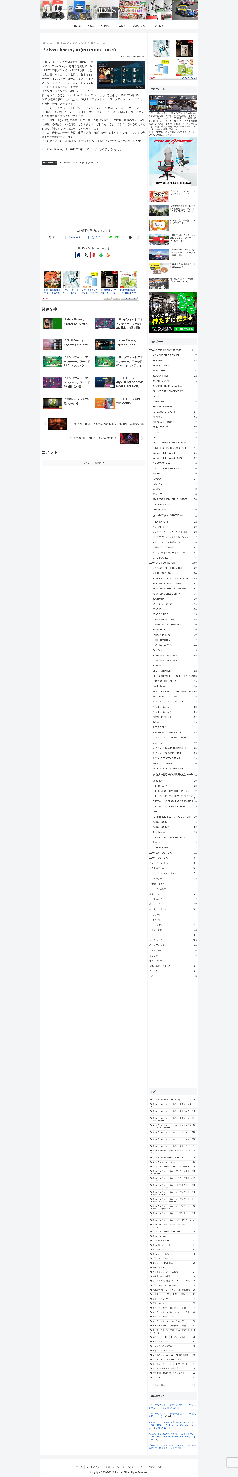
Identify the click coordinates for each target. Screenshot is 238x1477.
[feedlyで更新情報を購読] (101, 255)
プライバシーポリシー (133, 1467)
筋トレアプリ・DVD (91, 163)
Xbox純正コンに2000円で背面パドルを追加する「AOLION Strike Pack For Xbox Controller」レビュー (172, 1425)
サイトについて (94, 1467)
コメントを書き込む (93, 463)
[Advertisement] (93, 200)
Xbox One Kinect (69, 163)
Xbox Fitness (51, 163)
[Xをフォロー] (86, 255)
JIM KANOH (171, 1408)
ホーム (79, 1467)
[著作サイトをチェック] (78, 255)
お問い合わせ (155, 1467)
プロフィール (112, 1467)
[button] (135, 237)
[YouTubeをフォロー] (93, 255)
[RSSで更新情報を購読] (108, 255)
